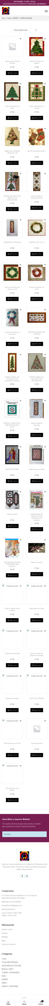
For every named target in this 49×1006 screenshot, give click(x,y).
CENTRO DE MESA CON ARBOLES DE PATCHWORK (12, 198)
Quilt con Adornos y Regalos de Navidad (36, 654)
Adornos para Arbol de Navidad (12, 62)
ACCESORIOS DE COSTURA (11, 966)
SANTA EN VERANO (36, 698)
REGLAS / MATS (7, 969)
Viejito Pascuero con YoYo (12, 743)
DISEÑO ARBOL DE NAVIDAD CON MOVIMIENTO (37, 379)
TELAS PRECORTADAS (10, 962)
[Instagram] (27, 876)
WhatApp (5, 937)
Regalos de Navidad (12, 698)
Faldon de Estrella (37, 562)
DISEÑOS (16, 18)
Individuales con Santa (36, 608)
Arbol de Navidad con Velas (12, 107)
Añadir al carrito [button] (13, 73)
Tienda (9, 18)
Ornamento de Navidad (12, 653)
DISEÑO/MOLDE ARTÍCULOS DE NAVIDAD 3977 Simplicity (37, 517)
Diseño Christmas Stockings (36, 424)
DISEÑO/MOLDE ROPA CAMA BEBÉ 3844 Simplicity (12, 564)
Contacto (5, 933)
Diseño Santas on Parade (37, 469)
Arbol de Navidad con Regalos (37, 62)
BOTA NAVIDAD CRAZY (36, 151)
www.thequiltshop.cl (8, 909)
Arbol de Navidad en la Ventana (36, 107)
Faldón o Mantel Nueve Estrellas (12, 609)
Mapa (3, 941)
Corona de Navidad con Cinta (36, 288)
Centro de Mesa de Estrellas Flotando (37, 197)
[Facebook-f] (22, 876)
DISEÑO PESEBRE (12, 469)
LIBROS (4, 983)
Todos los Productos (9, 944)
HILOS (4, 976)
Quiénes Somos (7, 929)
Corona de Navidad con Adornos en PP (12, 288)
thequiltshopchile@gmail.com (12, 905)
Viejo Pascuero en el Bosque (12, 789)
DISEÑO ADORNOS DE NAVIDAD (36, 333)
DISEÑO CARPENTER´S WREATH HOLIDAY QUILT (12, 425)
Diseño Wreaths (12, 514)
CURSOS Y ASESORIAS (10, 986)
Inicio (3, 18)
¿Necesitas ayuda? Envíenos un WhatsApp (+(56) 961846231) (24, 4)
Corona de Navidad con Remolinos (12, 333)
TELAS (4, 959)
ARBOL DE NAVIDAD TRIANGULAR (12, 152)
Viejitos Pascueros (37, 743)
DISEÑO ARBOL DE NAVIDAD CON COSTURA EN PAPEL (12, 379)
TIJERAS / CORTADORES (10, 972)
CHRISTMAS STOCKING (12, 242)
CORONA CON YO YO (36, 242)
